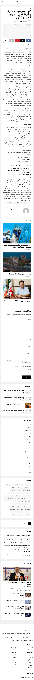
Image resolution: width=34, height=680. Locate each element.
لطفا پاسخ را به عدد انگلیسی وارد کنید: (22, 366)
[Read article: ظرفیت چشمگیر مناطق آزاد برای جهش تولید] (28, 405)
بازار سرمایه (12, 485)
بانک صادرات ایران (26, 490)
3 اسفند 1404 (21, 602)
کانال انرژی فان (10, 202)
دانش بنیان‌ (17, 498)
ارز (30, 424)
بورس (13, 493)
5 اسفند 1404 (22, 586)
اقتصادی (29, 433)
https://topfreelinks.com (24, 162)
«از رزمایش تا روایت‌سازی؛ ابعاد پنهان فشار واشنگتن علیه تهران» (18, 583)
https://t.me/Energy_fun (24, 174)
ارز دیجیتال (28, 427)
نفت (22, 512)
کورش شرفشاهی (27, 514)
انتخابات (17, 485)
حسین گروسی (23, 498)
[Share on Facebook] (28, 40)
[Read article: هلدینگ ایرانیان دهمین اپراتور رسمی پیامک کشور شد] (28, 615)
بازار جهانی (28, 439)
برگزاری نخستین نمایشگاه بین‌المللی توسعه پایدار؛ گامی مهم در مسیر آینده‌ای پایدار (17, 246)
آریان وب (23, 677)
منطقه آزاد (12, 506)
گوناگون (29, 470)
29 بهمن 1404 (20, 610)
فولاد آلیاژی (20, 504)
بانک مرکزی (19, 490)
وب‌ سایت (29, 354)
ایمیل (29, 347)
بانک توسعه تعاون (27, 487)
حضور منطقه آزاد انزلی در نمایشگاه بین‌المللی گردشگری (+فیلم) (14, 398)
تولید (29, 498)
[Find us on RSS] (25, 674)
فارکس (29, 461)
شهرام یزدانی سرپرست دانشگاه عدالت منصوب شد (17, 301)
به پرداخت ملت (19, 493)
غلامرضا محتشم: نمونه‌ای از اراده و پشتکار (19, 274)
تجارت (12, 495)
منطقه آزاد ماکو (12, 509)
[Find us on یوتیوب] (28, 674)
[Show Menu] (31, 2)
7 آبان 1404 (28, 303)
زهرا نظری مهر (10, 498)
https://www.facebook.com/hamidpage (20, 168)
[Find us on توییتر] (30, 674)
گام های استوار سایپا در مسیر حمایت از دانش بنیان (14, 391)
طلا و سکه (29, 458)
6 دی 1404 (21, 617)
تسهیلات (7, 495)
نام (30, 339)
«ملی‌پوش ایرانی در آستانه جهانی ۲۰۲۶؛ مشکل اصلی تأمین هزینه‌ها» (17, 536)
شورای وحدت (13, 501)
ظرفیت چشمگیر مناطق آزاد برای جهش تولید (14, 404)
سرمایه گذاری (27, 501)
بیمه (9, 493)
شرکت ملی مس (20, 501)
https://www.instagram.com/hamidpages (19, 170)
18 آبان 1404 (28, 276)
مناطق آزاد (18, 506)
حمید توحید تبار (18, 202)
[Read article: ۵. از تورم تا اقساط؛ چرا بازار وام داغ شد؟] (28, 602)
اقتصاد (22, 485)
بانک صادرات (14, 487)
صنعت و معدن (28, 455)
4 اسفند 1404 (21, 597)
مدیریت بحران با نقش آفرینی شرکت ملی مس (13, 410)
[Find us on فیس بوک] (32, 674)
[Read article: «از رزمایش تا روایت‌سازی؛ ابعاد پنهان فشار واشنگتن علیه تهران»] (17, 574)
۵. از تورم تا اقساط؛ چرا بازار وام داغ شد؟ (15, 600)
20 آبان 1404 (28, 249)
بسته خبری (13, 490)
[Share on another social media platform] (11, 40)
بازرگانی (29, 442)
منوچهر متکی (28, 512)
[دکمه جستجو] (3, 2)
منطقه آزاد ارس (27, 509)
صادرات (7, 501)
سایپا (5, 498)
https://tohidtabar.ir (25, 160)
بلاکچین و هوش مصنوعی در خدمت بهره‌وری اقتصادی (14, 594)
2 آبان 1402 (14, 21)
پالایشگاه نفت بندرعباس (15, 512)
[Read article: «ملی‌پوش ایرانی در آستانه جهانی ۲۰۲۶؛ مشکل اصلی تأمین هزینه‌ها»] (28, 608)
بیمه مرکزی (17, 495)
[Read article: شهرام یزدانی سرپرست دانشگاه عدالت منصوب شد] (17, 289)
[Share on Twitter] (23, 40)
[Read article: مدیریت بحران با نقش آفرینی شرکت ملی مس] (28, 411)
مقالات (29, 473)
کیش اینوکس (19, 514)
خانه (30, 8)
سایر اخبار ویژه (25, 8)
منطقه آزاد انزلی (20, 509)
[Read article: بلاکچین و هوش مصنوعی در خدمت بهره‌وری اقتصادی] (28, 595)
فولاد (25, 504)
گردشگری (13, 514)
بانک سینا (20, 487)
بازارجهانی (22, 21)
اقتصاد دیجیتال (28, 430)
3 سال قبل (21, 394)
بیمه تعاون (28, 495)
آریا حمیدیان (28, 485)
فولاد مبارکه (14, 504)
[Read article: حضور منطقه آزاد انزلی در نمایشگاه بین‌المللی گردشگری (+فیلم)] (28, 399)
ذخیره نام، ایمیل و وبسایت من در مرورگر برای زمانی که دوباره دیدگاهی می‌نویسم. (19, 361)
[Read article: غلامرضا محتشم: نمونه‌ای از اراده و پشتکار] (17, 262)
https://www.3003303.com (23, 158)
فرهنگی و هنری (27, 467)
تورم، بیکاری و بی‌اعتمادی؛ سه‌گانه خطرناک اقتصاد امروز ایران (16, 542)
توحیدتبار (24, 202)
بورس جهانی (28, 448)
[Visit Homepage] (17, 2)
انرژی (30, 436)
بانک (7, 485)
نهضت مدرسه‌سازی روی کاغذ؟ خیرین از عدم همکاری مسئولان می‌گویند (18, 555)
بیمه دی (23, 495)
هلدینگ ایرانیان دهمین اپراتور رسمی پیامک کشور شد (18, 540)
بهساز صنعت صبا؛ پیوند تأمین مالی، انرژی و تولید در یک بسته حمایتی (17, 550)
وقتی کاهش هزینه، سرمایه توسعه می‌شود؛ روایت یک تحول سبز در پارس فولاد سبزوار (17, 546)
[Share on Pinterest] (17, 40)
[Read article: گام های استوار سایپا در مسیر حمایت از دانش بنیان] (28, 392)
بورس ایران (28, 445)
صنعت (29, 504)
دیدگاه (29, 319)
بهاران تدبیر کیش (27, 493)
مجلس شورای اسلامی (26, 506)
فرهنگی (29, 464)
